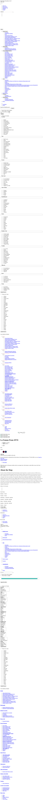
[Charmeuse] (2, 617)
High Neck (6, 251)
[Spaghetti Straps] (3, 644)
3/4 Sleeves (6, 277)
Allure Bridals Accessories (9, 355)
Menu (2, 29)
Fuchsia (5, 315)
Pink (4, 667)
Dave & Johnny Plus (8, 367)
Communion (6, 124)
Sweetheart (6, 262)
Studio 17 (6, 389)
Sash (4, 210)
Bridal (5, 119)
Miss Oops (7, 423)
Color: (1, 449)
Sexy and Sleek (6, 150)
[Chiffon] (2, 618)
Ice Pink (5, 311)
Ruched (5, 172)
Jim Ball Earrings (8, 422)
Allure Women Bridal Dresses (10, 340)
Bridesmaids (5, 537)
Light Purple (6, 310)
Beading (5, 200)
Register (4, 8)
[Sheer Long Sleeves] (4, 640)
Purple (5, 308)
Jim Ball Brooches (8, 421)
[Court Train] (3, 625)
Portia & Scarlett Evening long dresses (11, 379)
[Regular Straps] (3, 643)
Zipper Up (6, 184)
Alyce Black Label (8, 411)
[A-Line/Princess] (3, 632)
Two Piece (6, 158)
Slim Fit (5, 271)
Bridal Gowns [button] (5, 531)
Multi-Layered (6, 168)
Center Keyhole (6, 165)
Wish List (4, 5)
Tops (5, 155)
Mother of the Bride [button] (4, 773)
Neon (5, 192)
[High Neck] (3, 629)
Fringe (5, 207)
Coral (5, 320)
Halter (5, 249)
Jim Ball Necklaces (8, 420)
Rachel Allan (7, 384)
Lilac (5, 309)
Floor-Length (6, 238)
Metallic (5, 191)
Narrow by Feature (5, 115)
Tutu (4, 156)
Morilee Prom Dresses (9, 376)
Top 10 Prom (7, 430)
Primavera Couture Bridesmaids (10, 352)
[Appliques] (3, 612)
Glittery (5, 190)
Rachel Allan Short (8, 399)
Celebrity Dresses (7, 164)
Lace (5, 208)
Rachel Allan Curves (8, 386)
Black (5, 326)
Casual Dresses (6, 122)
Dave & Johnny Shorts (9, 368)
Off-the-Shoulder (7, 254)
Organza (5, 223)
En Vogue (6, 356)
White (5, 329)
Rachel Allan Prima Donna (9, 387)
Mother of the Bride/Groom (9, 129)
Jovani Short (7, 395)
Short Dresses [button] (3, 752)
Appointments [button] (5, 564)
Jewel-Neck (6, 252)
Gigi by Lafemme (8, 369)
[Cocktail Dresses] (5, 590)
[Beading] (3, 613)
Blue (5, 306)
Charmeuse (6, 216)
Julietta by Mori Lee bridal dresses (11, 344)
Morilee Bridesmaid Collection (10, 351)
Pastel (5, 194)
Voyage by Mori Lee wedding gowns (11, 347)
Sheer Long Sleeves (7, 279)
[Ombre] (2, 610)
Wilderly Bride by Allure (9, 348)
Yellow (5, 296)
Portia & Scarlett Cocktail (9, 397)
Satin (5, 224)
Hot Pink (5, 314)
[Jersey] (2, 620)
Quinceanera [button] (2, 764)
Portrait (5, 256)
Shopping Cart (5, 7)
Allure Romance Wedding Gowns (11, 339)
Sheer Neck (6, 259)
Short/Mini (6, 240)
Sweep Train (6, 241)
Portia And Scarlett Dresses (10, 380)
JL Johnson (7, 357)
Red (4, 318)
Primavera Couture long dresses (10, 382)
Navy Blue (6, 307)
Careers (4, 516)
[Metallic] (2, 608)
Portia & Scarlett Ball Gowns (10, 377)
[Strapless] (3, 645)
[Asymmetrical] (3, 623)
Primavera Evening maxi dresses (10, 383)
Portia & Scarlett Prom (9, 381)
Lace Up (5, 181)
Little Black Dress (7, 143)
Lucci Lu (6, 429)
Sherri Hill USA (8, 388)
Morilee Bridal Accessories (9, 358)
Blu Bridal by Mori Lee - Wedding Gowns (12, 341)
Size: (1, 447)
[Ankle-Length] (3, 622)
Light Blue (6, 304)
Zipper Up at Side (7, 185)
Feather (5, 205)
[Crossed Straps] (3, 603)
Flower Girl (6, 126)
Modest (5, 146)
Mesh (5, 222)
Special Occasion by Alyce (9, 412)
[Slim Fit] (3, 635)
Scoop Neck (6, 258)
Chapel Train (6, 236)
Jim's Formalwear (8, 417)
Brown (5, 325)
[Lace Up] (3, 604)
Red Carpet (6, 133)
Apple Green (6, 298)
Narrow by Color (5, 294)
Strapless (5, 261)
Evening (5, 125)
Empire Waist (6, 269)
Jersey (5, 220)
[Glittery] (2, 607)
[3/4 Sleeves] (4, 638)
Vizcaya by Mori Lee (6, 766)
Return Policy (5, 510)
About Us (4, 514)
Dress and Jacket (7, 141)
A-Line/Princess (7, 268)
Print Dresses (6, 149)
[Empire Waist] (3, 633)
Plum (5, 317)
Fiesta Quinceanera (6, 767)
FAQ (3, 517)
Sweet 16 (5, 134)
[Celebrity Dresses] (4, 598)
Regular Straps (6, 287)
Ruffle (5, 209)
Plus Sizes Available (7, 171)
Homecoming (6, 128)
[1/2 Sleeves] (4, 637)
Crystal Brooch (6, 203)
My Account (5, 6)
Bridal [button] (1, 690)
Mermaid (5, 270)
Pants (5, 148)
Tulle (5, 229)
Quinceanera (6, 132)
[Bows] (3, 614)
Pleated (5, 170)
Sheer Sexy (6, 151)
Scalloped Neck (6, 257)
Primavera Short (8, 398)
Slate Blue (6, 305)
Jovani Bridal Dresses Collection (10, 342)
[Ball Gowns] (3, 593)
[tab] (23, 342)
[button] (5, 31)
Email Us (40, 457)
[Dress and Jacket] (3, 594)
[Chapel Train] (3, 624)
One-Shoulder (6, 255)
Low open (5, 182)
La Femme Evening (8, 413)
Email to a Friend (3, 460)
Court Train (6, 237)
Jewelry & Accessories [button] (4, 785)
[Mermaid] (3, 634)
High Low (6, 167)
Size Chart (2, 458)
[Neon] (2, 609)
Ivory (5, 321)
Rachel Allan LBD (8, 400)
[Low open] (3, 605)
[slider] (38, 578)
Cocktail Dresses (7, 123)
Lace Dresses (6, 142)
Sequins (5, 212)
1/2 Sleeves (6, 276)
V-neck (5, 263)
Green (5, 299)
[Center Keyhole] (4, 599)
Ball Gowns (6, 139)
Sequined (5, 225)
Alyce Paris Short (8, 394)
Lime (5, 300)
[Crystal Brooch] (3, 615)
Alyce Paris (7, 365)
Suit (4, 154)
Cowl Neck (6, 248)
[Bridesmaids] (5, 589)
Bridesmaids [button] (2, 705)
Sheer (5, 183)
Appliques (5, 199)
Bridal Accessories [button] (3, 710)
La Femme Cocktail (8, 396)
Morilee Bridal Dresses (9, 345)
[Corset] (4, 600)
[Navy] (6, 452)
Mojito (5, 297)
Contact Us (5, 509)
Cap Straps (6, 286)
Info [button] (3, 542)
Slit (4, 174)
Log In (4, 9)
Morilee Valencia (8, 428)
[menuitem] (23, 5)
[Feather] (2, 619)
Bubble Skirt (6, 162)
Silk (4, 226)
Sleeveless (5, 281)
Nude (5, 677)
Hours (4, 570)
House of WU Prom (8, 370)
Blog (6, 427)
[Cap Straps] (3, 642)
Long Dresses (6, 145)
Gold (5, 324)
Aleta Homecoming (8, 393)
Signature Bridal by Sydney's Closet (11, 346)
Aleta (6, 426)
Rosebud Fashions (8, 362)
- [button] (3, 337)
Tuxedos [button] (2, 781)
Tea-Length (6, 242)
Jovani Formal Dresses (9, 372)
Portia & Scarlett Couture (9, 378)
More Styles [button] (2, 792)
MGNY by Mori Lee (8, 414)
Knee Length (6, 239)
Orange (5, 319)
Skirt (4, 153)
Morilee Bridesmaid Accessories (10, 359)
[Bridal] (5, 588)
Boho (5, 140)
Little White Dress (7, 144)
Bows (5, 202)
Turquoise (5, 657)
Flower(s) (5, 206)
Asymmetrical (6, 235)
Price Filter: (4, 111)
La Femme (7, 375)
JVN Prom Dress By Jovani (10, 373)
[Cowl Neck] (3, 627)
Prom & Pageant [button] (3, 723)
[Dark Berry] (4, 452)
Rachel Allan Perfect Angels (10, 408)
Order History (5, 522)
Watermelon (6, 316)
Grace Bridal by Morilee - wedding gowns (12, 343)
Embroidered (6, 204)
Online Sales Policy (3, 459)
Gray (5, 327)
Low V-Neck (6, 253)
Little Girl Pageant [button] (4, 769)
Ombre (5, 193)
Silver (5, 328)
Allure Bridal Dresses (9, 338)
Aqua (5, 301)
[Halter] (3, 628)
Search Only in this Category (7, 110)
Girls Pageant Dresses (8, 127)
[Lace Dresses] (3, 595)
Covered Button (6, 178)
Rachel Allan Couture (9, 385)
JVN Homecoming (8, 374)
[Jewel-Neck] (3, 630)
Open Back (6, 169)
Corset (5, 166)
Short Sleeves (6, 280)
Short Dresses (6, 152)
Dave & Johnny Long (9, 366)
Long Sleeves (6, 278)
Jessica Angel (7, 371)
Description (5, 462)
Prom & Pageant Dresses (7, 539)
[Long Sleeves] (4, 639)
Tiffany (6, 390)
